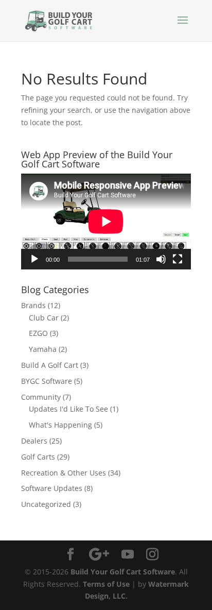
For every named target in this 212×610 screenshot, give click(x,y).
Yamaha (43, 349)
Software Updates (51, 488)
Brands (33, 305)
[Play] (34, 259)
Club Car (44, 318)
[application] (106, 221)
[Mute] (161, 259)
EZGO (38, 333)
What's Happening (60, 425)
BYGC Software (46, 381)
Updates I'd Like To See (68, 409)
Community (41, 397)
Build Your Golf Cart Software (122, 572)
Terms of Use (106, 584)
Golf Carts (38, 457)
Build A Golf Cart (49, 365)
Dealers (34, 441)
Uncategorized (46, 504)
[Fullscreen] (177, 259)
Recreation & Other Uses (63, 473)
